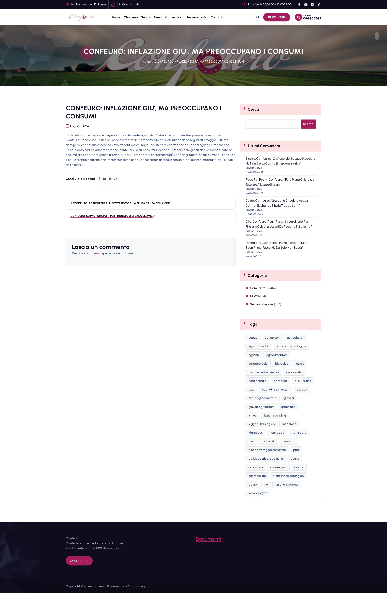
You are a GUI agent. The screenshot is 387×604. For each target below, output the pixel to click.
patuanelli (268, 441)
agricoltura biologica (291, 346)
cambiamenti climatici (264, 372)
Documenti (208, 539)
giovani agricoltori (261, 407)
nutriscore (299, 432)
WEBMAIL (279, 17)
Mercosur (255, 432)
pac (251, 441)
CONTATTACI (79, 560)
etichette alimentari (275, 389)
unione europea (286, 484)
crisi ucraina (303, 381)
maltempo (289, 424)
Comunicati (258, 288)
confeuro (280, 381)
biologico (282, 363)
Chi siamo (131, 17)
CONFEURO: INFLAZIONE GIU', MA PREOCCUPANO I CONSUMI (200, 61)
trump (253, 484)
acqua (253, 337)
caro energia (257, 381)
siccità (298, 467)
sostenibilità (257, 476)
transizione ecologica (288, 476)
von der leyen (258, 493)
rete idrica (256, 467)
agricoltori (272, 337)
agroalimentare (277, 355)
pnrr (296, 450)
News (158, 17)
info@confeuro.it (128, 4)
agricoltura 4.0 (259, 346)
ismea (253, 415)
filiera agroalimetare (262, 398)
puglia (295, 458)
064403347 (312, 18)
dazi (251, 389)
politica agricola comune (266, 458)
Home (116, 17)
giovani (289, 398)
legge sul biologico (262, 424)
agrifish (254, 355)
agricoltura (294, 337)
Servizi (146, 17)
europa (302, 389)
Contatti (217, 17)
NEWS (254, 296)
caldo (300, 363)
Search (308, 124)
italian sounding (275, 415)
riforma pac (278, 467)
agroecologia (258, 363)
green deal (288, 407)
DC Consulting (135, 586)
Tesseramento (197, 17)
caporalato (294, 372)
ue (266, 484)
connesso (96, 253)
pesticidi (289, 441)
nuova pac (277, 432)
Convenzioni (174, 17)
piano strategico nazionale (267, 450)
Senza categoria (262, 304)
